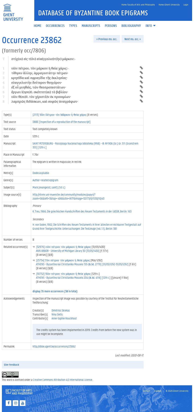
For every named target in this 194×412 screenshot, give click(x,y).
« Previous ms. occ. (106, 39)
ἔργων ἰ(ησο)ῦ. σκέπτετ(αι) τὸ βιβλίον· (39, 92)
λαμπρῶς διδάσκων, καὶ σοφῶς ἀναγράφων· (44, 101)
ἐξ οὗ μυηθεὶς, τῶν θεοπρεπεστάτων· (38, 87)
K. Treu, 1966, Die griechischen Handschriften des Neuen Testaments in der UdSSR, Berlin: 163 (82, 211)
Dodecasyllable (41, 173)
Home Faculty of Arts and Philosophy (138, 4)
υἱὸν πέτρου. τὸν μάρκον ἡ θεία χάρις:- (39, 68)
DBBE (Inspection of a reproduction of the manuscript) (62, 122)
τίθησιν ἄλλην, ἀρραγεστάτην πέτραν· (39, 73)
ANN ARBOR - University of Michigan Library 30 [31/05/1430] (68, 251)
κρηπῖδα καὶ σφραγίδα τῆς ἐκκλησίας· (39, 78)
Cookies (157, 390)
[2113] (59, 114)
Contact (146, 390)
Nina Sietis (57, 314)
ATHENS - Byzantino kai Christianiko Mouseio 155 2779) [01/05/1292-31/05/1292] (82, 264)
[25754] (63, 260)
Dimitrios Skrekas (61, 310)
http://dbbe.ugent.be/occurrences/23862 (54, 346)
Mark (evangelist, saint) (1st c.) (49, 187)
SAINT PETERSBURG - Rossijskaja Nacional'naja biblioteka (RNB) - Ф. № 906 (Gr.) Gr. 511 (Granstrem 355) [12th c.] (85, 145)
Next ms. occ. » (132, 39)
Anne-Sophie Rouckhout (64, 318)
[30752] (63, 273)
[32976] (63, 247)
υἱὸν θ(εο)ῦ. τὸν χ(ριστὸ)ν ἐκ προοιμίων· (41, 96)
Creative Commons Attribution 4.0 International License (62, 380)
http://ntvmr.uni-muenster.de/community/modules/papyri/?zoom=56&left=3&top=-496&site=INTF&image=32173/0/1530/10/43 (68, 196)
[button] (150, 26)
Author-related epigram (45, 180)
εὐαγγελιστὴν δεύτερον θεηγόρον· (36, 82)
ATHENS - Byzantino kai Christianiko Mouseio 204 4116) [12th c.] (73, 277)
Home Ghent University (169, 4)
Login (185, 4)
